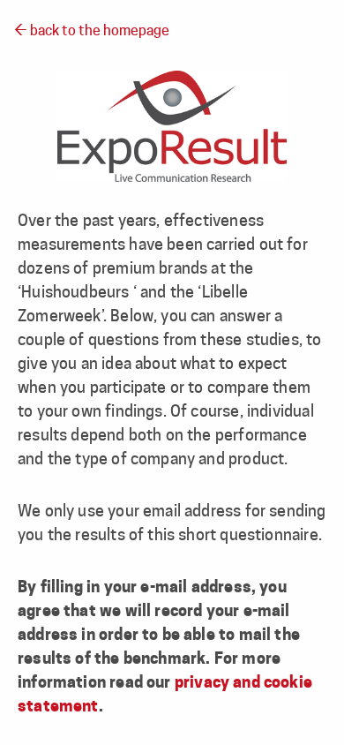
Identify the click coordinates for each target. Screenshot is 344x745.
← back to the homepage (91, 32)
